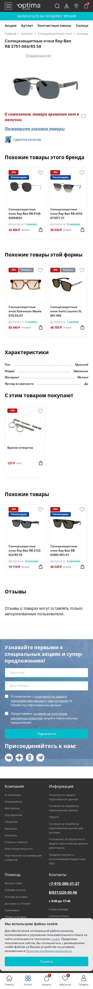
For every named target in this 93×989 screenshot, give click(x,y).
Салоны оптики (59, 916)
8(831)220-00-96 (63, 892)
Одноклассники (30, 758)
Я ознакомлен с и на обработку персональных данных (41, 700)
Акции (10, 25)
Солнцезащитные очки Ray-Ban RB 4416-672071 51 (66, 213)
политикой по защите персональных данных (39, 698)
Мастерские (12, 808)
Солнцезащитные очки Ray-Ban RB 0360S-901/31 (63, 550)
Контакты (11, 835)
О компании (13, 795)
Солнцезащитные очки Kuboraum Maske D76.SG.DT (25, 311)
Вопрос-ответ (13, 883)
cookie (55, 939)
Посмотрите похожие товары (35, 128)
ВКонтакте (9, 758)
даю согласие (58, 700)
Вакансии (11, 828)
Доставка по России (17, 903)
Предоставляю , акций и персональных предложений (44, 717)
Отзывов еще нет (38, 55)
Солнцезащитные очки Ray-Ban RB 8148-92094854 (25, 213)
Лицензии (11, 821)
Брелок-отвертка (20, 448)
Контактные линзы (54, 25)
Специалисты (13, 801)
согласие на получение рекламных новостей (39, 715)
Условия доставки (16, 897)
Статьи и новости (16, 842)
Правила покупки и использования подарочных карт (67, 859)
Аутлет (27, 25)
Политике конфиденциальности (49, 951)
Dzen (19, 758)
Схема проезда (58, 909)
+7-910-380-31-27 (64, 883)
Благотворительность (19, 848)
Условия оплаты (15, 890)
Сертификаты (13, 815)
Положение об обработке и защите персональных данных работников (68, 843)
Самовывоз (12, 910)
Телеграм (40, 758)
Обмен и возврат (16, 917)
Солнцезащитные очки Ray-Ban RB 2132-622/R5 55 (25, 550)
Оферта (54, 817)
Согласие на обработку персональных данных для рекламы (66, 828)
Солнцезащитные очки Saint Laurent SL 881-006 (66, 311)
